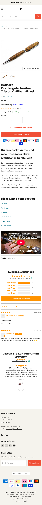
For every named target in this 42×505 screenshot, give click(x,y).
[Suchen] (38, 16)
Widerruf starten (27, 497)
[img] (5, 312)
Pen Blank (5, 208)
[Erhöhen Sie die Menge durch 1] (20, 120)
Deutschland (20, 473)
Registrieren (34, 463)
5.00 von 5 (26, 276)
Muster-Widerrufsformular (14, 494)
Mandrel (4, 212)
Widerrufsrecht (14, 497)
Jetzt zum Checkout (21, 134)
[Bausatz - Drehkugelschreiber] (4, 76)
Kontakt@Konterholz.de (14, 429)
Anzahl (3, 115)
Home (3, 26)
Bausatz (4, 204)
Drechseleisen (6, 217)
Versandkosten (18, 105)
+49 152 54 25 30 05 (14, 426)
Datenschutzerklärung (18, 492)
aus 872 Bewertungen (19, 361)
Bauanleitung (6, 225)
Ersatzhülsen (5, 221)
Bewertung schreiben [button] (21, 298)
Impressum (30, 492)
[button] (11, 283)
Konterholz (8, 96)
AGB (7, 492)
